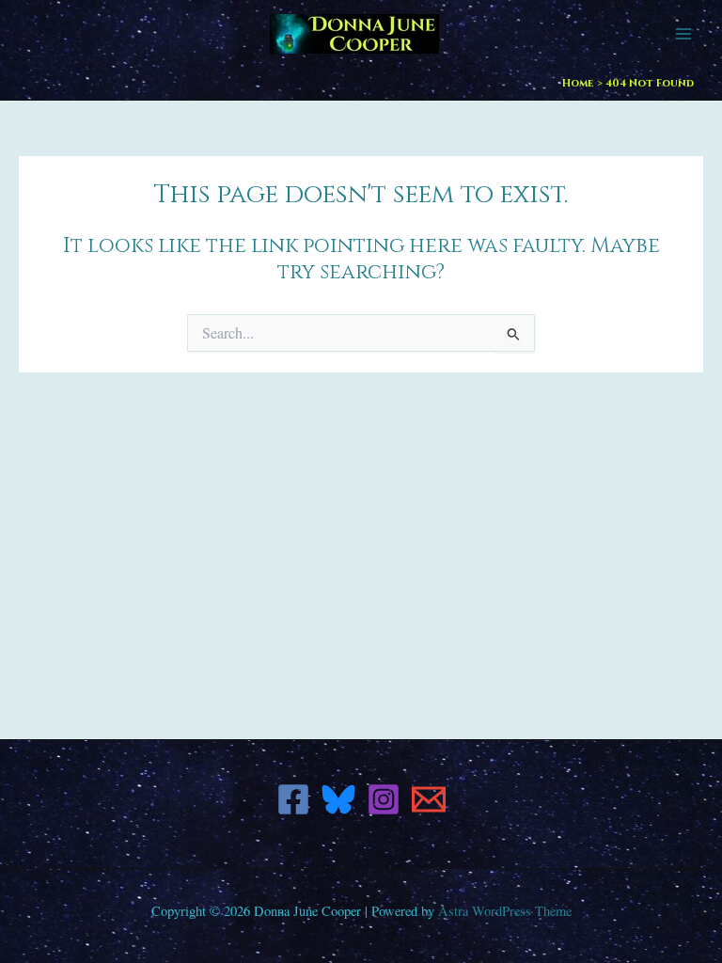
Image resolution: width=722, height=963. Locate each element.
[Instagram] (383, 799)
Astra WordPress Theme (505, 911)
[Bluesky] (338, 799)
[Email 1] (429, 799)
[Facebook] (293, 799)
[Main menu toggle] (683, 34)
